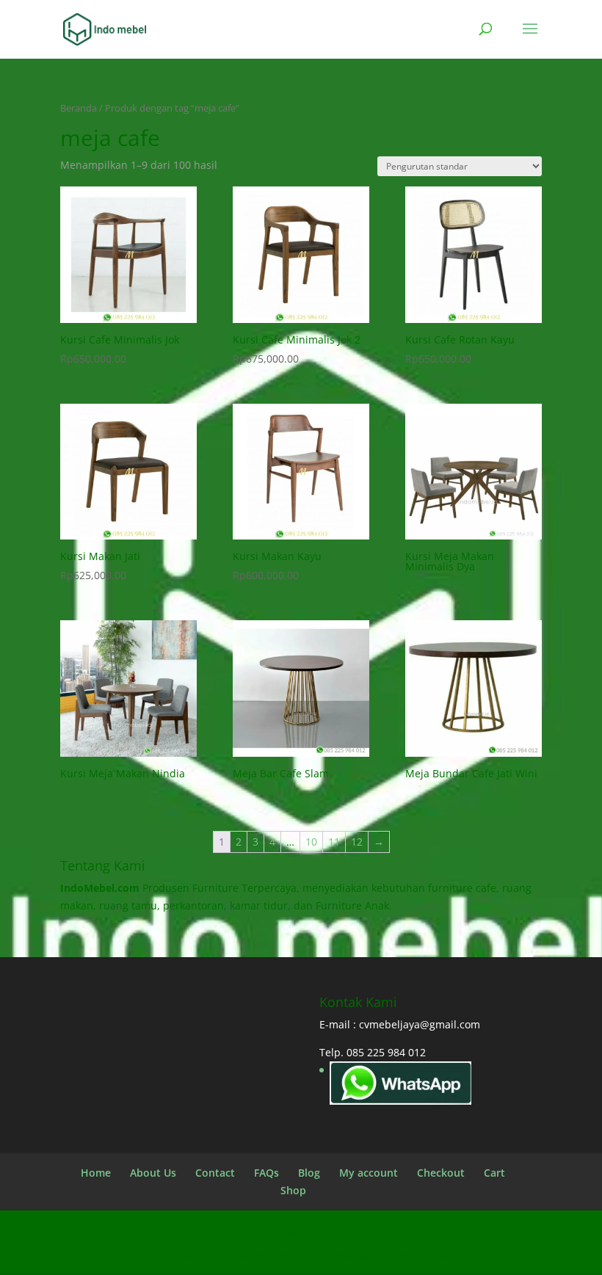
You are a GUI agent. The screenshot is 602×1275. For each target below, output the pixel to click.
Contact (215, 1173)
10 (311, 842)
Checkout (441, 1173)
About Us (153, 1173)
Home (96, 1173)
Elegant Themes (269, 1255)
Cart (494, 1173)
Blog (309, 1173)
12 (357, 842)
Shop (293, 1190)
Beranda (78, 108)
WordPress (423, 1255)
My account (368, 1173)
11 (334, 842)
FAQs (266, 1173)
